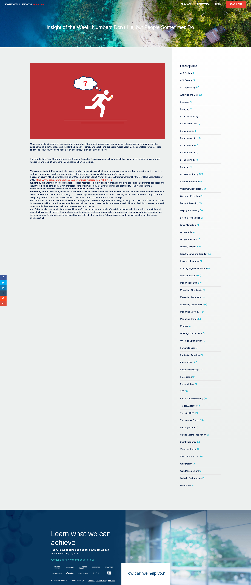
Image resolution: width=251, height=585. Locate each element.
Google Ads (186, 232)
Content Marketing (189, 174)
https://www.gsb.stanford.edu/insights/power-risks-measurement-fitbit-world (74, 180)
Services (186, 4)
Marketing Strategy (189, 311)
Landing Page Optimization (193, 268)
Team (218, 4)
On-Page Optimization (191, 340)
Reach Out (236, 4)
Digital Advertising (189, 203)
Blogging (184, 109)
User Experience (188, 442)
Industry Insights (188, 246)
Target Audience (188, 405)
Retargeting (186, 377)
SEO (182, 391)
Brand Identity (187, 131)
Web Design (186, 463)
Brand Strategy (187, 159)
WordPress (185, 485)
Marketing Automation (191, 297)
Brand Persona (187, 145)
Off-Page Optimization (191, 333)
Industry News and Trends (193, 254)
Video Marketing (188, 449)
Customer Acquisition (190, 188)
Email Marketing (188, 225)
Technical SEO (187, 413)
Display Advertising (189, 210)
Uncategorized (187, 427)
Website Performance (191, 478)
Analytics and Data (189, 94)
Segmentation (187, 384)
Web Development (189, 471)
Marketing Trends (189, 319)
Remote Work (187, 362)
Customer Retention (190, 196)
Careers (91, 581)
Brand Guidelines (188, 123)
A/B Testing (186, 73)
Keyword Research (189, 261)
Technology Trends (189, 420)
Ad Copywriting (188, 87)
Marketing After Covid (191, 290)
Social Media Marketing (191, 398)
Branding (184, 167)
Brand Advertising (189, 116)
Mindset (184, 326)
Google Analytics (188, 239)
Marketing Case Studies (192, 304)
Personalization (187, 348)
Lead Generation (188, 275)
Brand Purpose (187, 152)
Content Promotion (189, 181)
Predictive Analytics (190, 355)
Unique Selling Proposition (193, 434)
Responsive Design (189, 369)
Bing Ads (184, 102)
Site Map (111, 581)
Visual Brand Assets (190, 456)
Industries (203, 4)
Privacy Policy (101, 581)
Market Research (188, 282)
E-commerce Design (190, 217)
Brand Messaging (188, 138)
